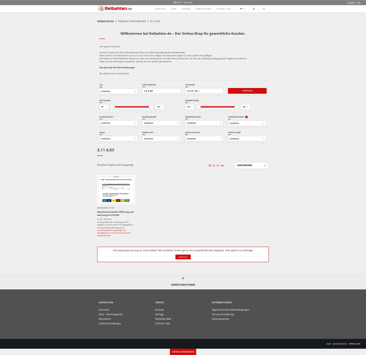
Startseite (160, 8)
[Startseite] (115, 8)
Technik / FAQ (223, 8)
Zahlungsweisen (220, 318)
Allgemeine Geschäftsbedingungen (230, 309)
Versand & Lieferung (223, 314)
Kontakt (351, 2)
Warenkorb (105, 318)
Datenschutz (340, 343)
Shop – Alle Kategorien (111, 314)
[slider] (112, 107)
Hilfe (358, 2)
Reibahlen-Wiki (203, 8)
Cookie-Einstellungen (110, 323)
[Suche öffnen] (264, 8)
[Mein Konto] (254, 8)
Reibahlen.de (105, 21)
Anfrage (186, 8)
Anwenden (247, 91)
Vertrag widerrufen (183, 351)
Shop (174, 8)
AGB (329, 343)
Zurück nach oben (183, 284)
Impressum (354, 343)
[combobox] (118, 91)
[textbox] (118, 91)
